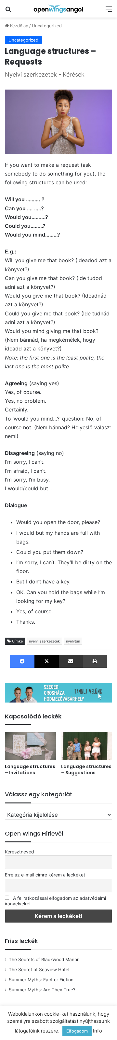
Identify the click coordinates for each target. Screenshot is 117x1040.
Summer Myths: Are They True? (42, 989)
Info (97, 1031)
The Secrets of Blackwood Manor (44, 959)
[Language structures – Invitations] (30, 746)
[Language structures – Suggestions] (86, 746)
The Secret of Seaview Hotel (39, 969)
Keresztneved (19, 851)
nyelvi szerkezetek (44, 641)
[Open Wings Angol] (58, 9)
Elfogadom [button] (77, 1031)
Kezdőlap (18, 25)
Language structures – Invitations (30, 769)
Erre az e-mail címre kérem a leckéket (45, 874)
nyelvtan (73, 641)
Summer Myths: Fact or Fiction (41, 979)
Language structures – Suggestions (86, 769)
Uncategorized (47, 25)
